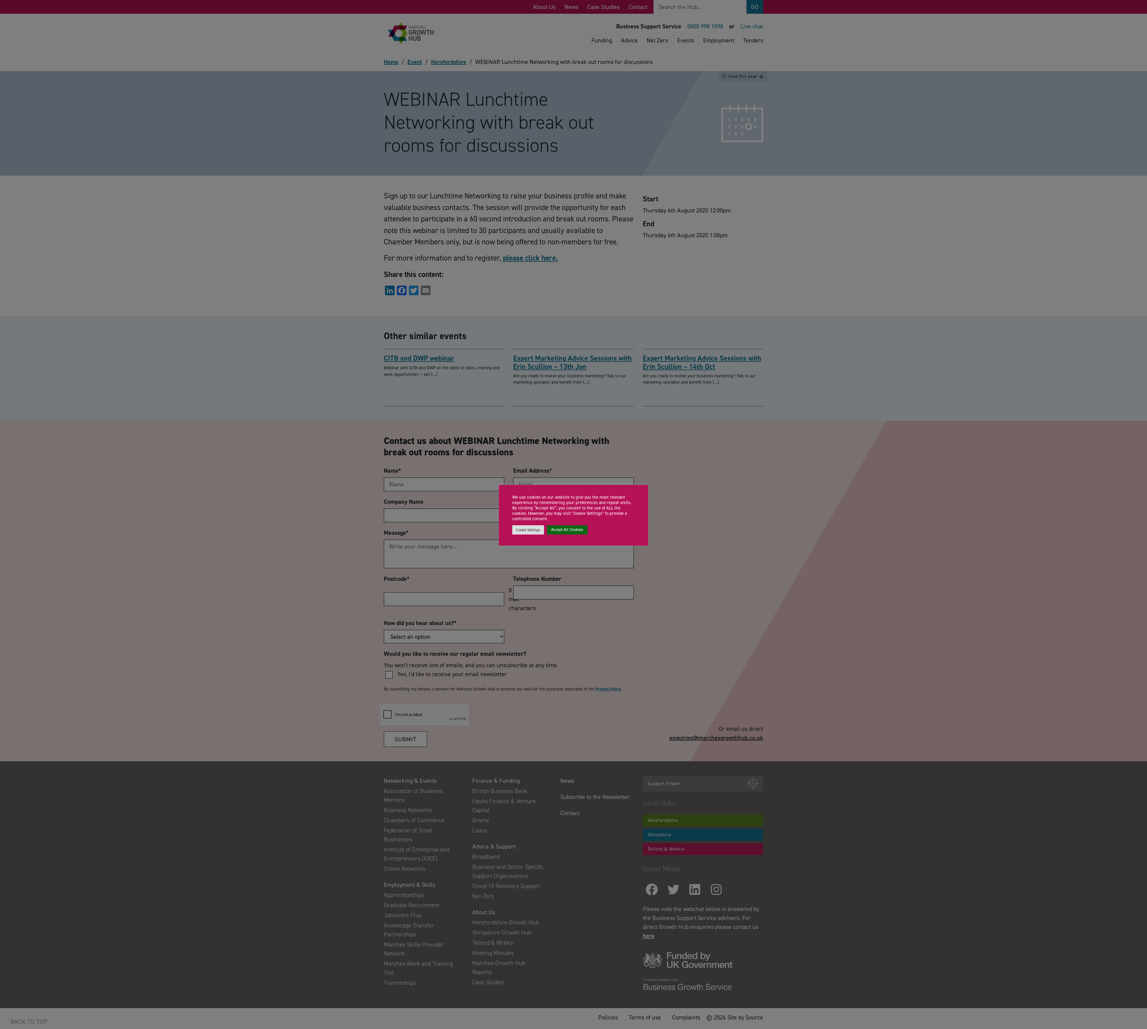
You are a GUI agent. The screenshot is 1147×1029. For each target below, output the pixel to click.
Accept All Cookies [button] (567, 529)
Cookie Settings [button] (528, 529)
